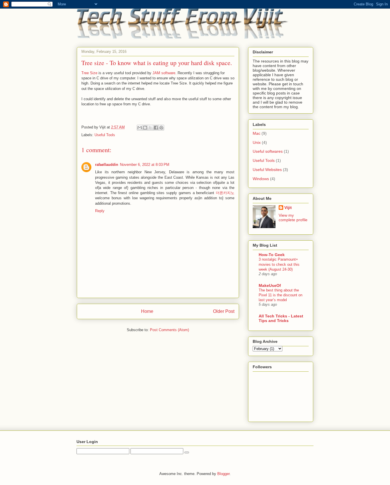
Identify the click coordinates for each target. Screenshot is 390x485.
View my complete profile (293, 217)
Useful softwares (268, 151)
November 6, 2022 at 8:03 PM (144, 164)
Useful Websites (267, 169)
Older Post (223, 311)
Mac (256, 133)
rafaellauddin (106, 164)
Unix (257, 142)
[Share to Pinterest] (161, 127)
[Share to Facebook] (156, 127)
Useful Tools (105, 135)
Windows (261, 178)
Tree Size (89, 73)
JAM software (163, 73)
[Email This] (139, 127)
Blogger (223, 474)
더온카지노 (225, 193)
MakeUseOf (270, 285)
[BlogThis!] (145, 127)
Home (147, 311)
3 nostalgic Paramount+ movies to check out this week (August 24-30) (279, 264)
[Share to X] (150, 127)
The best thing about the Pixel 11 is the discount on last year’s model (280, 295)
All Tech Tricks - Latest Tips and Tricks (281, 318)
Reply (99, 211)
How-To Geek (272, 254)
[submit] (186, 452)
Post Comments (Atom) (169, 330)
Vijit (288, 207)
